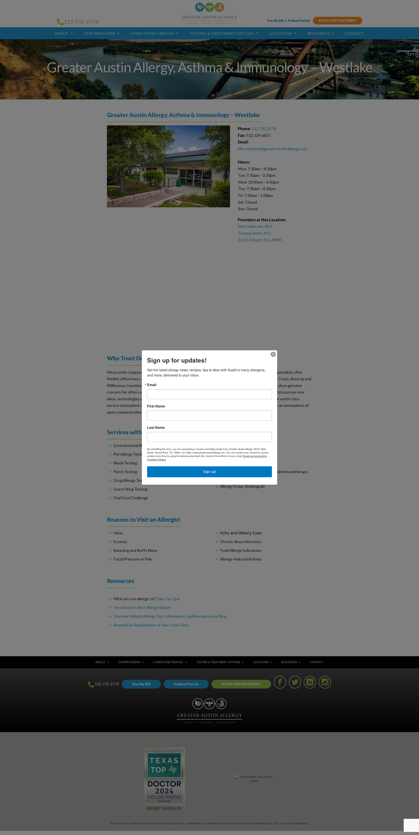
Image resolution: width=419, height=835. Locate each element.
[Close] (273, 354)
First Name (156, 406)
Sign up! (209, 472)
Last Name (156, 427)
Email (151, 385)
